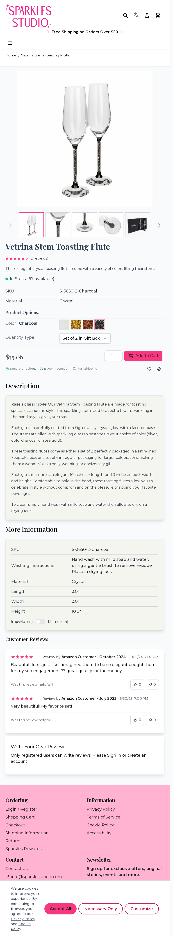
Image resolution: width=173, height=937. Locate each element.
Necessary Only (100, 908)
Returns (13, 840)
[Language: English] (138, 15)
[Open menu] (10, 43)
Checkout (15, 825)
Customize (141, 908)
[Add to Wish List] (149, 369)
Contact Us (16, 868)
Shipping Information (27, 832)
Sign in (114, 755)
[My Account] (148, 15)
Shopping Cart (20, 817)
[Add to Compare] (159, 369)
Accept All (60, 908)
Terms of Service (103, 817)
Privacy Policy (101, 809)
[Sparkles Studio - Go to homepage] (34, 15)
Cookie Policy (100, 825)
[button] (26, 259)
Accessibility (99, 832)
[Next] (159, 225)
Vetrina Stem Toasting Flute (45, 55)
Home (10, 55)
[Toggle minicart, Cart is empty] (159, 15)
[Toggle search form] (127, 15)
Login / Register (21, 809)
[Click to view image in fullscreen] (85, 139)
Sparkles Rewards (23, 848)
